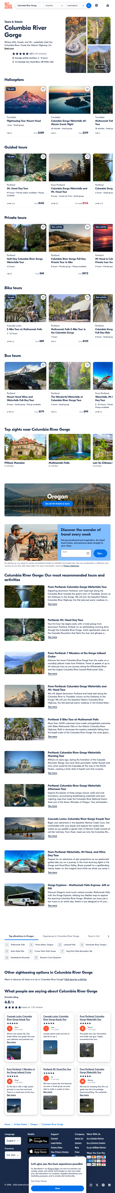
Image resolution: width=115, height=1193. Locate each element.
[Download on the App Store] (38, 1152)
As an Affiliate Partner (96, 1147)
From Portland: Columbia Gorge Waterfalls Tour (92, 1018)
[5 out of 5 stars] (21, 1023)
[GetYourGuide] (8, 6)
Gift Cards (79, 1156)
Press (77, 1152)
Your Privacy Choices (60, 1152)
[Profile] (107, 5)
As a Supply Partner (95, 1138)
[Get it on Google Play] (38, 1140)
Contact (54, 1138)
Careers (78, 1143)
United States (20, 1124)
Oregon (34, 1124)
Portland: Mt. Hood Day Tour (57, 1069)
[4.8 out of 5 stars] (20, 54)
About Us (79, 1138)
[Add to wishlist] (43, 89)
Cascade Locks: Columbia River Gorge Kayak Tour (19, 1018)
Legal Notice (56, 1143)
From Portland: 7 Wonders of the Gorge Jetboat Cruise (21, 1071)
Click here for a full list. (75, 979)
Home (7, 1124)
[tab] (21, 936)
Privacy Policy (56, 1147)
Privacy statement (71, 566)
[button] (25, 111)
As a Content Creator (96, 1143)
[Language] (96, 5)
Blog (77, 1147)
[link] (25, 111)
